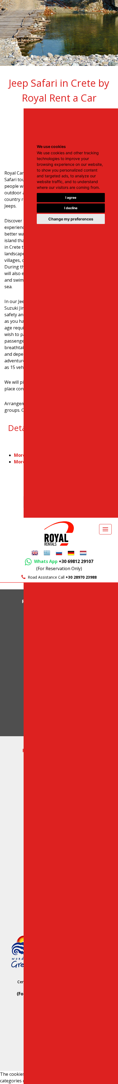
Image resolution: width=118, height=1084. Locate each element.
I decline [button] (70, 208)
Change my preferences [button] (70, 219)
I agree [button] (70, 197)
